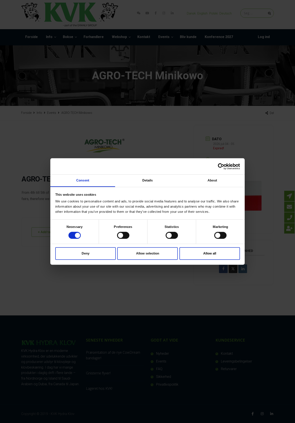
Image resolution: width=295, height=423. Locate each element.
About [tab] (212, 180)
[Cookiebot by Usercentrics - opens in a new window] (221, 166)
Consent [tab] (82, 180)
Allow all (209, 253)
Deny (85, 253)
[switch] (123, 235)
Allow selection (147, 253)
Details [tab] (147, 180)
